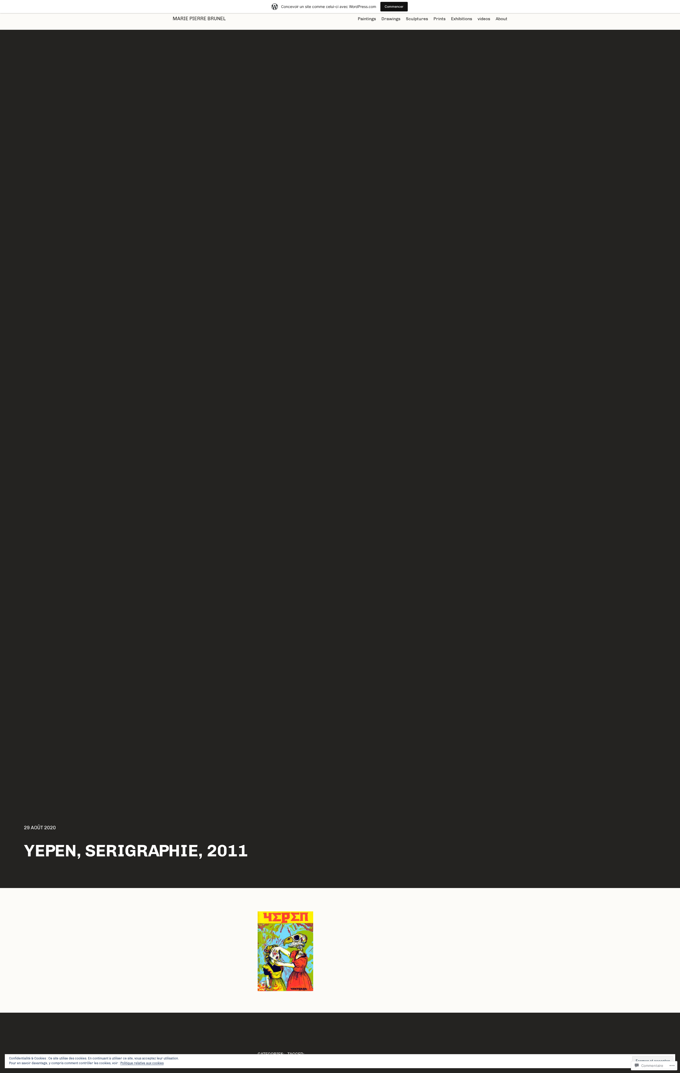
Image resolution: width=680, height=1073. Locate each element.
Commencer (394, 7)
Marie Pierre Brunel (199, 19)
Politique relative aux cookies (142, 1063)
